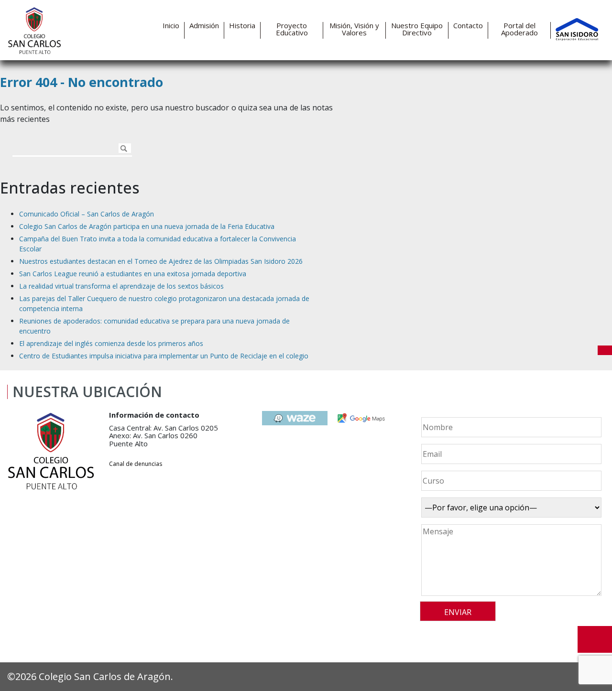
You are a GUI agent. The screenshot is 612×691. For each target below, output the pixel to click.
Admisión (204, 25)
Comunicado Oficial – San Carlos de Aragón (86, 213)
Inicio (171, 25)
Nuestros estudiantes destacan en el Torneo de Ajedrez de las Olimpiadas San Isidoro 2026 (161, 261)
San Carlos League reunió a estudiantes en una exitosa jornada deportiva (132, 273)
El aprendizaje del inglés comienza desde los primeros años (111, 343)
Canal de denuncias (135, 464)
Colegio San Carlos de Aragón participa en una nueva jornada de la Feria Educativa (146, 226)
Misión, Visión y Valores (354, 29)
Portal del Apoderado (519, 29)
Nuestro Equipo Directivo (417, 29)
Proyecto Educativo (292, 29)
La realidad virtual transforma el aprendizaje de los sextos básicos (121, 286)
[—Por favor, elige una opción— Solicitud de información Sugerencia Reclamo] (510, 507)
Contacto (468, 25)
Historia (242, 25)
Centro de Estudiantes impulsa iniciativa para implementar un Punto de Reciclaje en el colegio (163, 355)
